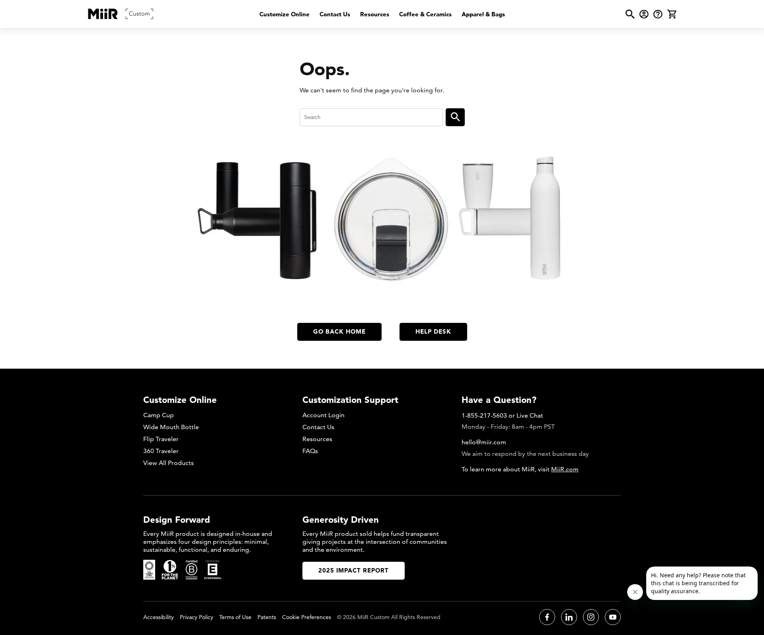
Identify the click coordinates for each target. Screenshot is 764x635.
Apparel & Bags (483, 14)
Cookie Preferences (306, 617)
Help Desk (433, 331)
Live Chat (529, 415)
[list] (382, 14)
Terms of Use (235, 617)
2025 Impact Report (353, 570)
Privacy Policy (196, 617)
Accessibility (158, 617)
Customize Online (284, 14)
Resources (374, 14)
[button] (630, 14)
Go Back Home (339, 331)
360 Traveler (161, 451)
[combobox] (371, 117)
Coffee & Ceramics (425, 14)
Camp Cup (158, 415)
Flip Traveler (161, 439)
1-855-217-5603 (484, 415)
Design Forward (176, 519)
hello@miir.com (484, 442)
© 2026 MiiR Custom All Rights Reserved (388, 617)
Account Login (323, 415)
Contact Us (335, 14)
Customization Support (350, 399)
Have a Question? (499, 399)
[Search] (455, 117)
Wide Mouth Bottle (171, 427)
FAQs (310, 451)
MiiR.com (565, 469)
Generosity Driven (340, 519)
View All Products (168, 463)
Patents (266, 617)
